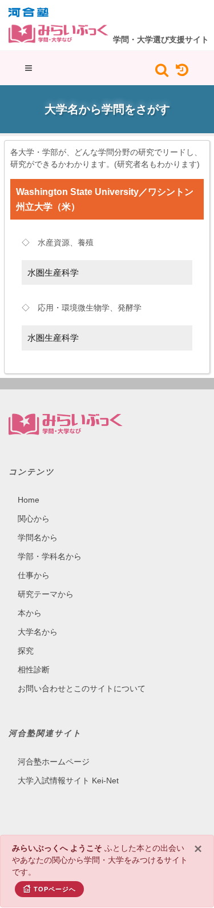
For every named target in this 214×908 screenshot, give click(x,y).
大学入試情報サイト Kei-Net (68, 780)
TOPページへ (55, 889)
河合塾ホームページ (54, 761)
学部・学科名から (50, 556)
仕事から (34, 575)
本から (30, 613)
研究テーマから (46, 594)
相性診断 (34, 669)
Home (28, 499)
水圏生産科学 (53, 272)
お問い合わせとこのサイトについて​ (82, 688)
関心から (34, 518)
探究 (26, 650)
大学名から (38, 631)
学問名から (38, 537)
